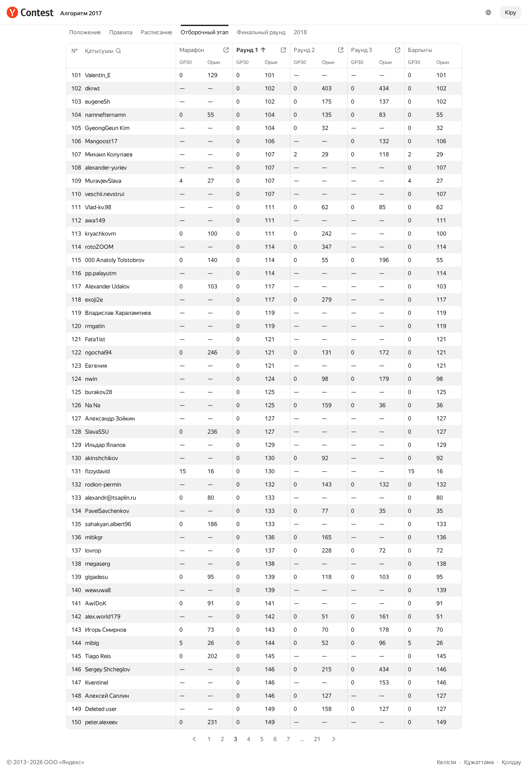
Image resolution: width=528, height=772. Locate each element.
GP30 (185, 62)
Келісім (446, 762)
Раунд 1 (247, 50)
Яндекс (71, 762)
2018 (300, 32)
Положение (85, 32)
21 (317, 739)
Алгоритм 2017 (81, 13)
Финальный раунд (261, 32)
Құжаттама (479, 762)
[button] (103, 50)
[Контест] (30, 12)
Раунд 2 (304, 50)
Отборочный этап (205, 32)
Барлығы (420, 50)
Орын (213, 62)
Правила (120, 32)
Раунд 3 (361, 50)
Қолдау (511, 762)
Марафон (191, 50)
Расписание (156, 32)
